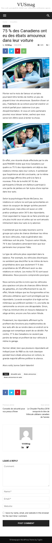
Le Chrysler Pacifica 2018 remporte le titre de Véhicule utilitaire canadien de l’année (37, 413)
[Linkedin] (23, 448)
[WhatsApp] (23, 51)
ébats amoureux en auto (13, 377)
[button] (48, 15)
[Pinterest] (17, 51)
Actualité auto (16, 374)
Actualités (13, 22)
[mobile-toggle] (4, 15)
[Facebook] (5, 51)
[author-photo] (26, 440)
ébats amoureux (30, 374)
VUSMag (8, 45)
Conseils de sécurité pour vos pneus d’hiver (14, 410)
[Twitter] (11, 51)
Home (5, 22)
